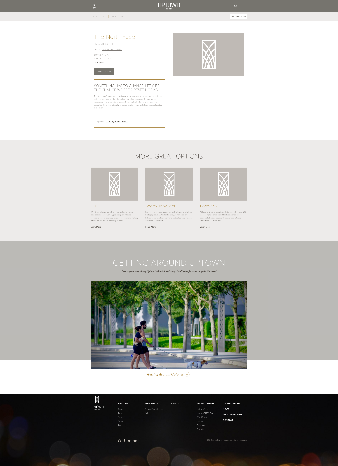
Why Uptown (202, 417)
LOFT (95, 206)
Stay (120, 417)
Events (175, 403)
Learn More (96, 227)
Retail (125, 121)
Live (120, 425)
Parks (146, 413)
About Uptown (206, 403)
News (226, 409)
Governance (202, 425)
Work (120, 421)
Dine (120, 413)
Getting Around (232, 403)
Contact (228, 420)
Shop (104, 16)
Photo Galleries (233, 414)
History (200, 421)
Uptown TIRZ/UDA (205, 413)
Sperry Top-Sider (160, 206)
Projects (200, 429)
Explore (94, 16)
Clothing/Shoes (113, 121)
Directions (99, 62)
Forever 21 (209, 206)
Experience (151, 403)
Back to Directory (238, 16)
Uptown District (203, 409)
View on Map (104, 71)
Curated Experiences (153, 409)
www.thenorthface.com (112, 49)
